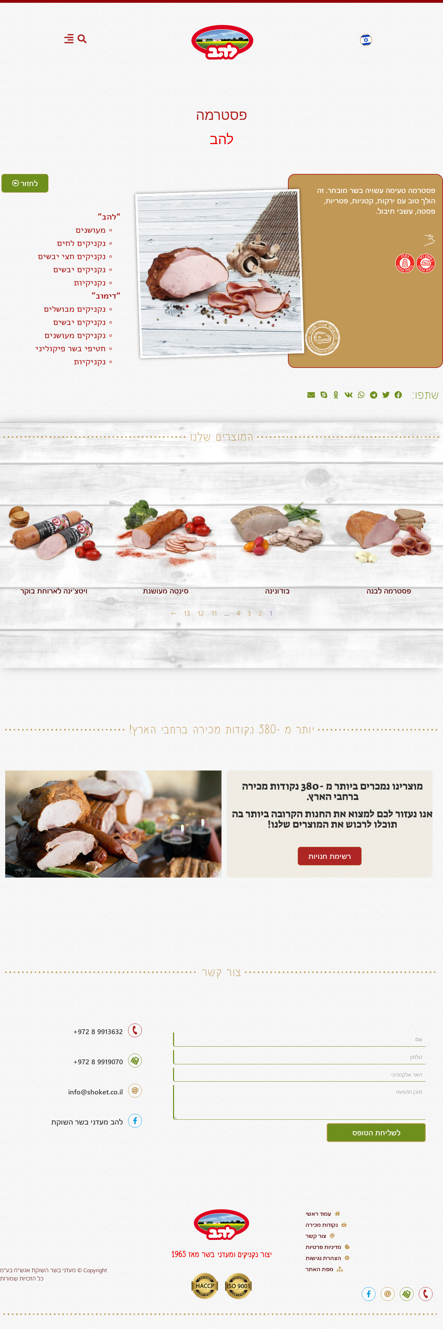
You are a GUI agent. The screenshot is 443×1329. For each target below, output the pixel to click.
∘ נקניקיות (97, 282)
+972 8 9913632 (98, 1031)
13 (187, 612)
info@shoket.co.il (95, 1091)
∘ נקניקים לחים (88, 243)
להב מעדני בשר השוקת (87, 1121)
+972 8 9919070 (98, 1061)
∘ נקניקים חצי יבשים (79, 256)
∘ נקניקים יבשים (86, 269)
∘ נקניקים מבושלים (82, 309)
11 (214, 612)
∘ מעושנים (97, 230)
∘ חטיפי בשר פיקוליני (77, 348)
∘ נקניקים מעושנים (82, 335)
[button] (398, 395)
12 (201, 612)
